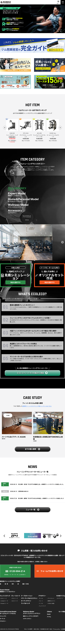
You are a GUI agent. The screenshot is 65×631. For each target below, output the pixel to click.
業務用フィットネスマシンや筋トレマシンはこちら (37, 406)
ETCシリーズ (15, 598)
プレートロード (15, 595)
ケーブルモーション (26, 595)
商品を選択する (15, 282)
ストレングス (3, 616)
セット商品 (62, 611)
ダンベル (41, 598)
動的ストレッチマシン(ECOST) (30, 616)
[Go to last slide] (2, 242)
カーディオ (2, 618)
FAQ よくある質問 (28, 629)
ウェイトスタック (5, 595)
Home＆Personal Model (23, 200)
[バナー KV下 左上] (15, 65)
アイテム (49, 616)
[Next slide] (62, 242)
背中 (13, 583)
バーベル (41, 603)
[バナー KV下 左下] (15, 82)
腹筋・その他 (25, 583)
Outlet (49, 614)
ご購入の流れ (36, 629)
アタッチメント (51, 598)
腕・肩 (6, 583)
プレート (41, 600)
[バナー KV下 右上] (49, 65)
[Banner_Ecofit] (14, 535)
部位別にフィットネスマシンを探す (10, 581)
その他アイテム (60, 595)
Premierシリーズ (4, 603)
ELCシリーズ (15, 600)
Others (49, 611)
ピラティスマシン (27, 618)
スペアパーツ (60, 598)
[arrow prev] (4, 127)
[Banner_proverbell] (50, 535)
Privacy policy (56, 629)
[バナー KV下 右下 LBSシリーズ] (49, 82)
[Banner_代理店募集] (32, 535)
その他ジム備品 (51, 603)
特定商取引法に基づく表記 (46, 629)
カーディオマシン (26, 600)
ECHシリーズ (3, 598)
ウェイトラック (42, 605)
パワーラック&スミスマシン (29, 598)
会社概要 (63, 629)
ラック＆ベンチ (25, 603)
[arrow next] (60, 127)
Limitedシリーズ (4, 600)
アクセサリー (42, 595)
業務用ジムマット (51, 600)
